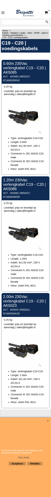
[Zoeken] (47, 22)
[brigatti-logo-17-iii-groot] (24, 12)
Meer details (23, 457)
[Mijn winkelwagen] (46, 12)
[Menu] (3, 13)
